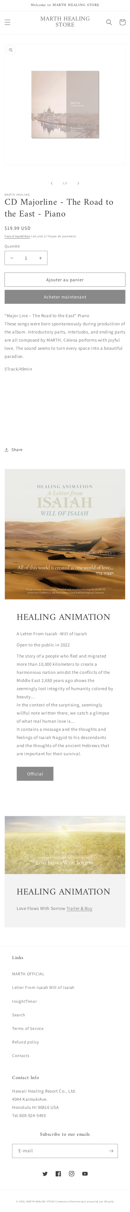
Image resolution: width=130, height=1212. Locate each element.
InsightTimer (24, 1001)
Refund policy (25, 1042)
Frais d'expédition (17, 236)
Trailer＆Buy (80, 908)
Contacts (21, 1055)
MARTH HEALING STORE (40, 1201)
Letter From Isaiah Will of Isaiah (43, 987)
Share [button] (17, 449)
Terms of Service (28, 1028)
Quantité (12, 246)
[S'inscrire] (111, 1151)
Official (35, 774)
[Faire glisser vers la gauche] (51, 183)
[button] (7, 22)
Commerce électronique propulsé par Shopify (84, 1201)
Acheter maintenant (65, 297)
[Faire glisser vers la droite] (78, 183)
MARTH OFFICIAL (28, 974)
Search (18, 1015)
